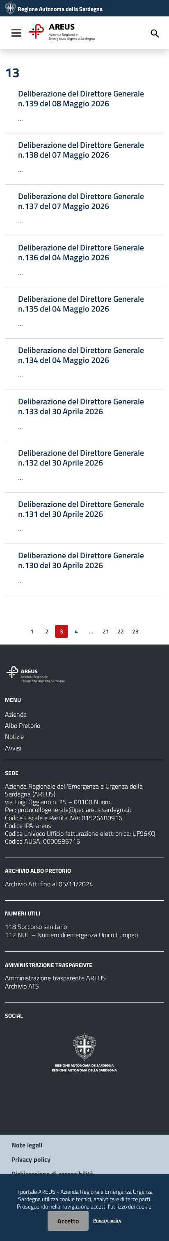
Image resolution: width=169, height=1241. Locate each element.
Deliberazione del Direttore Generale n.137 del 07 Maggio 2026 (81, 201)
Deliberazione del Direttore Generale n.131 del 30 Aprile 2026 (81, 509)
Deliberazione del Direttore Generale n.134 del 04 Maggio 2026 (81, 355)
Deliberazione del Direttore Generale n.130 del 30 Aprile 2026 (81, 560)
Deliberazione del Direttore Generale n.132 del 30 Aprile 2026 (81, 458)
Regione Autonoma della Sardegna (60, 9)
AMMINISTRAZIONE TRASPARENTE (48, 964)
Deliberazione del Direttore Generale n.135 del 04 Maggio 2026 (81, 304)
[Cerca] (155, 34)
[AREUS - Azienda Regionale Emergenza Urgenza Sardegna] (10, 9)
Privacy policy (30, 1159)
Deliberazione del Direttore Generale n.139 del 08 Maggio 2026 (81, 98)
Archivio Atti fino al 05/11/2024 (49, 884)
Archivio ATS (22, 986)
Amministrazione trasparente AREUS (55, 978)
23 (135, 631)
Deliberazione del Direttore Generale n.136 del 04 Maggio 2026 (81, 252)
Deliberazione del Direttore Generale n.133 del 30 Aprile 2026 (81, 406)
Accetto (68, 1221)
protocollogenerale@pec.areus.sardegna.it (75, 809)
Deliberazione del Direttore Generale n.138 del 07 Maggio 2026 (81, 150)
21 (106, 631)
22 (120, 631)
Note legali (26, 1145)
